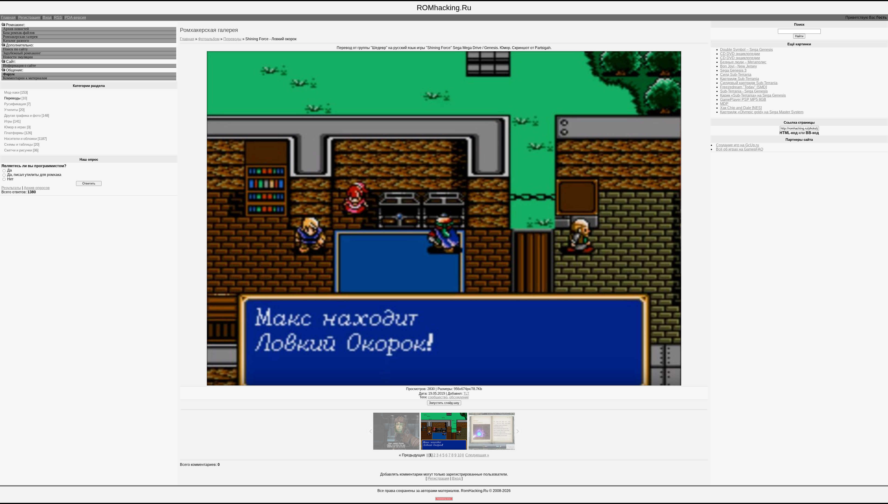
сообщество (437, 397)
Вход (47, 17)
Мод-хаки (11, 92)
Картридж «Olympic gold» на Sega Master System (761, 112)
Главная (8, 17)
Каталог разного (16, 41)
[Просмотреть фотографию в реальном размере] (444, 384)
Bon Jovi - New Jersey (738, 66)
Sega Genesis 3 (733, 70)
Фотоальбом (208, 39)
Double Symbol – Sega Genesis (746, 50)
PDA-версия (75, 17)
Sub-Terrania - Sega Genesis (744, 91)
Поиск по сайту (15, 49)
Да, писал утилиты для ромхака (34, 175)
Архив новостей (16, 29)
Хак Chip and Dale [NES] (741, 108)
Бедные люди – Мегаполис (743, 62)
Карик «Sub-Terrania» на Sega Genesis (753, 95)
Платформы (14, 133)
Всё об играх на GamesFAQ (739, 149)
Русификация (15, 104)
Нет (10, 179)
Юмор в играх (15, 127)
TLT (466, 393)
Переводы (12, 98)
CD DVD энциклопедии (740, 54)
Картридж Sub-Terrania (739, 79)
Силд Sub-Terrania (735, 75)
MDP (724, 104)
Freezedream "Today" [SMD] (743, 87)
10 (459, 455)
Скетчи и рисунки (18, 150)
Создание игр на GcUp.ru (737, 145)
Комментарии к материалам (25, 78)
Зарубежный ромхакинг (22, 53)
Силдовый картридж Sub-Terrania (748, 83)
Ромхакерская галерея (20, 37)
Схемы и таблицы (18, 144)
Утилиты (11, 110)
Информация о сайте (19, 66)
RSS (58, 17)
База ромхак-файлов (19, 33)
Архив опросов (37, 188)
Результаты (11, 188)
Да (9, 170)
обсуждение (459, 397)
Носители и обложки (20, 139)
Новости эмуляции (18, 57)
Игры (8, 121)
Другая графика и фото (22, 115)
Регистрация (29, 17)
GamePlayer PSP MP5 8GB (743, 99)
